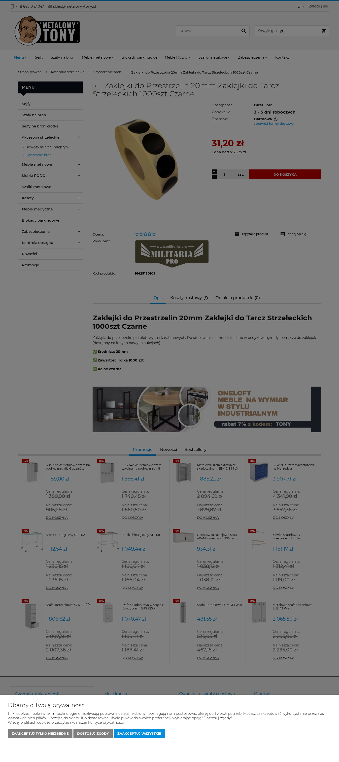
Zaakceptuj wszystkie (139, 733)
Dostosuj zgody (93, 733)
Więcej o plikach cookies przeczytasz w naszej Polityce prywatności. (66, 722)
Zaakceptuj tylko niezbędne (40, 733)
